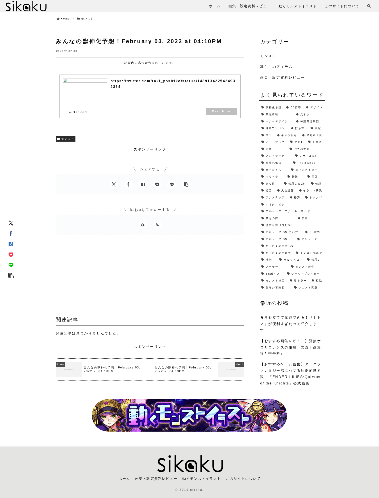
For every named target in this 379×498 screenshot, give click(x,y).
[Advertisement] (150, 277)
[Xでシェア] (11, 222)
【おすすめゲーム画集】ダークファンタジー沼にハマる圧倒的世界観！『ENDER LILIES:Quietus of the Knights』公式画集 (290, 373)
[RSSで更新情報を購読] (157, 224)
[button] (11, 275)
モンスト (67, 138)
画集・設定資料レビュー (156, 479)
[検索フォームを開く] (369, 6)
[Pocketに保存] (11, 254)
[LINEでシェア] (11, 264)
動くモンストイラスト (201, 479)
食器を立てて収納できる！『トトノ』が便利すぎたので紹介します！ (290, 324)
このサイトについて (243, 479)
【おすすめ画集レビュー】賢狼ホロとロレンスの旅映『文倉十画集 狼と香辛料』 (290, 347)
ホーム (124, 479)
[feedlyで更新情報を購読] (142, 224)
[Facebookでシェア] (11, 233)
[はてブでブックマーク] (11, 243)
